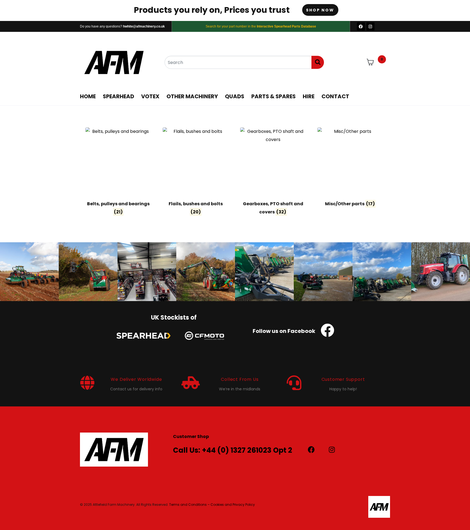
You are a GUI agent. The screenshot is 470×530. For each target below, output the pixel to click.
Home (88, 96)
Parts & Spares (273, 96)
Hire (308, 96)
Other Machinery (192, 96)
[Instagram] (370, 26)
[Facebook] (361, 26)
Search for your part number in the (261, 26)
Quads (234, 96)
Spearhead (118, 96)
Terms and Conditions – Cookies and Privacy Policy (212, 504)
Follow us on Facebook (284, 331)
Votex (150, 96)
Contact (335, 96)
